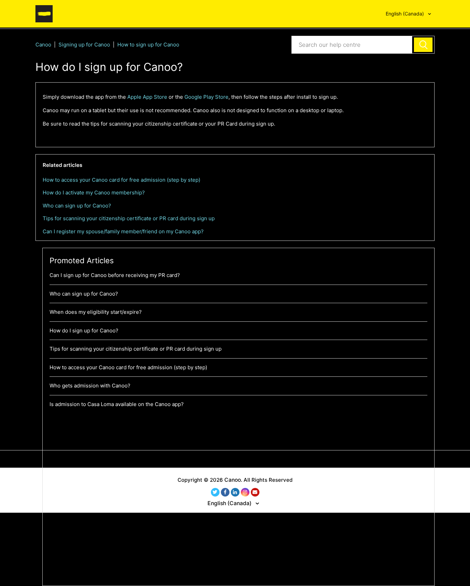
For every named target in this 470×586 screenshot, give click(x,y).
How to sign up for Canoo (148, 44)
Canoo (43, 44)
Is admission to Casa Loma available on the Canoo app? (117, 404)
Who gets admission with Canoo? (90, 385)
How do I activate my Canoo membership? (94, 192)
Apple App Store (147, 97)
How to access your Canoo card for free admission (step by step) (121, 180)
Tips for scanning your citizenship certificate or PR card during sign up (129, 218)
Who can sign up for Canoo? (77, 205)
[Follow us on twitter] (215, 492)
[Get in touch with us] (255, 492)
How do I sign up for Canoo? (84, 330)
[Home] (44, 13)
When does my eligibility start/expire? (96, 312)
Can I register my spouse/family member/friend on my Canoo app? (123, 231)
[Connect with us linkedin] (235, 492)
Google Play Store (206, 97)
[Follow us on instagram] (245, 492)
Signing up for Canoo (84, 44)
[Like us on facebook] (225, 492)
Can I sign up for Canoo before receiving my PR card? (115, 275)
